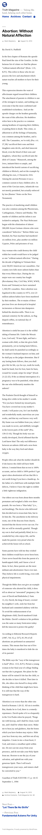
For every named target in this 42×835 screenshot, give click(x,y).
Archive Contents (10, 795)
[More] (34, 17)
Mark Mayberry (10, 41)
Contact (27, 16)
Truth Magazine (10, 9)
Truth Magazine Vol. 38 (26, 795)
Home (5, 16)
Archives (16, 16)
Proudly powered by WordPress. (25, 829)
